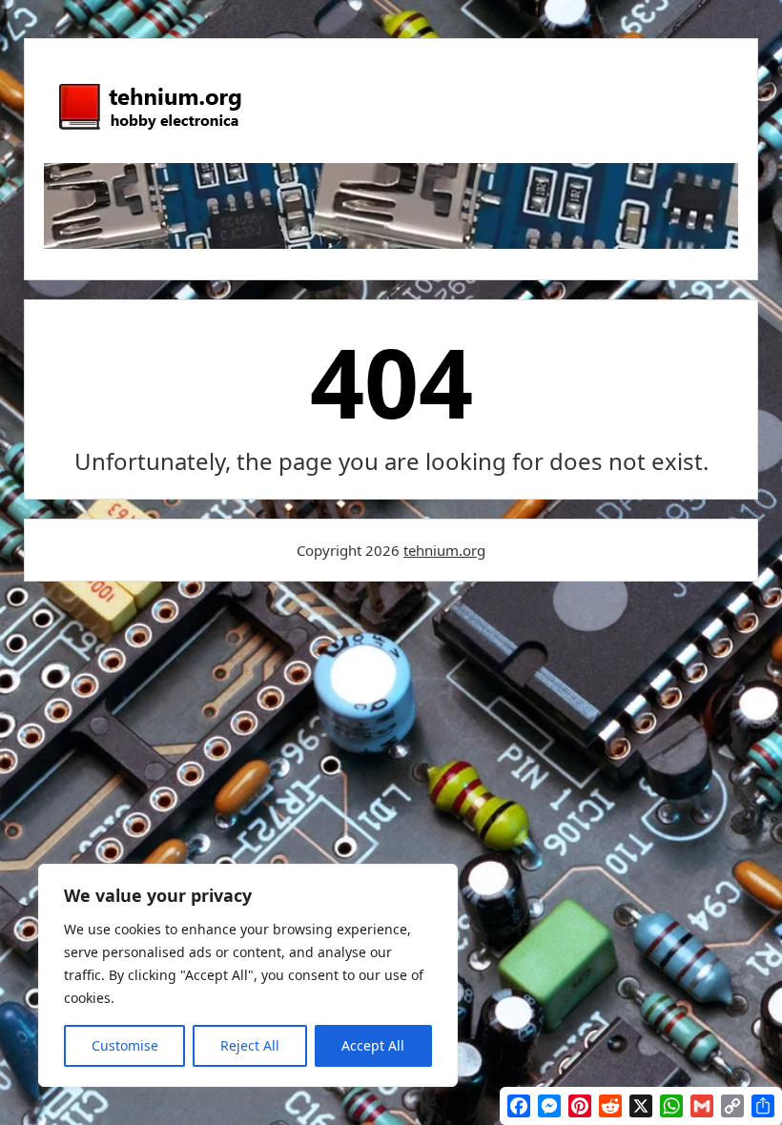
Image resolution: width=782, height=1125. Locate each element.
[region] (248, 975)
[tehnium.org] (149, 130)
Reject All (249, 1045)
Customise (125, 1045)
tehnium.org (444, 550)
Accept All (372, 1045)
